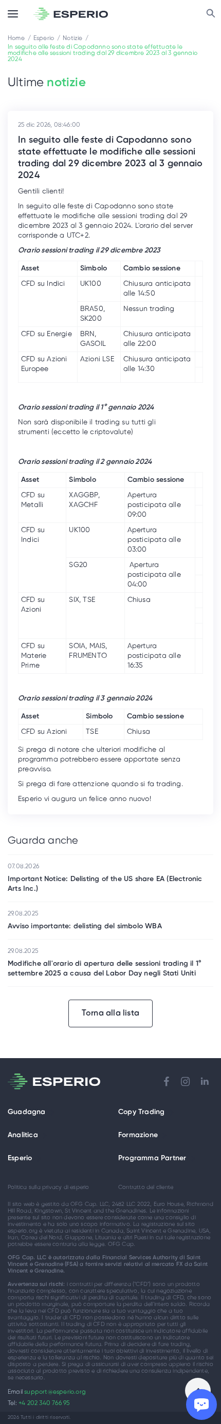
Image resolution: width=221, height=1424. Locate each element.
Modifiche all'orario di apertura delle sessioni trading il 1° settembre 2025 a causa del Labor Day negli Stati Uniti (104, 969)
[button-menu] (13, 14)
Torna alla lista (110, 1013)
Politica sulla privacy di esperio (48, 1187)
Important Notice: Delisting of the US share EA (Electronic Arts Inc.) (105, 884)
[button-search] (210, 14)
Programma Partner (152, 1158)
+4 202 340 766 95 (44, 1403)
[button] (52, 1112)
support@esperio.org (55, 1392)
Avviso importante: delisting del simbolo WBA (85, 926)
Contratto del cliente (145, 1187)
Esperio (20, 1158)
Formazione (138, 1135)
